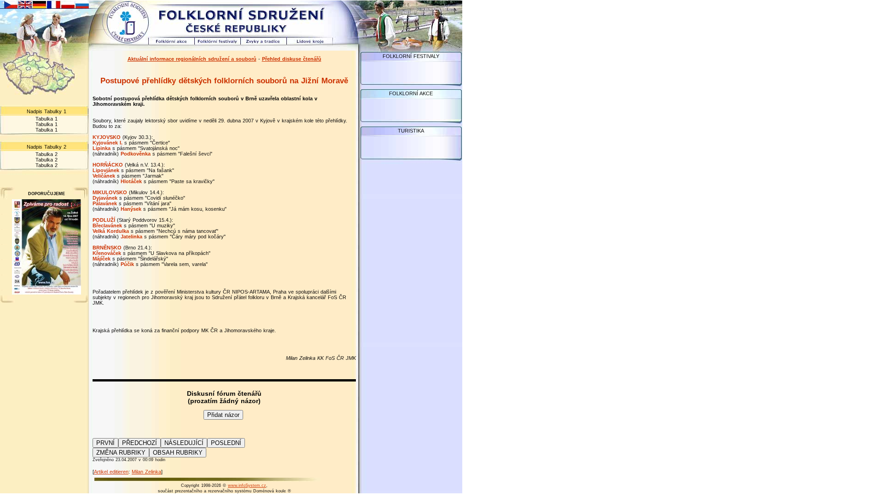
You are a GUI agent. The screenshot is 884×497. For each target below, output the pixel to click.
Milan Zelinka (146, 471)
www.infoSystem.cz (247, 485)
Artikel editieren (111, 471)
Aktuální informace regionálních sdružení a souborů (192, 59)
